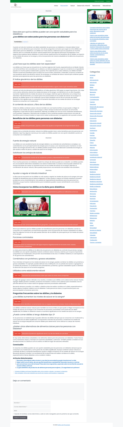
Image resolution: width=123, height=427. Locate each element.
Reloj (91, 223)
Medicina (93, 172)
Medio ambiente (95, 186)
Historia (92, 147)
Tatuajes (92, 235)
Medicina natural (95, 179)
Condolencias (94, 99)
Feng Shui (93, 138)
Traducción (93, 240)
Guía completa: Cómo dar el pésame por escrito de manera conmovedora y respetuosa (39, 373)
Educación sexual (95, 126)
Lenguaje (93, 160)
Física (92, 143)
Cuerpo (92, 102)
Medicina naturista (96, 181)
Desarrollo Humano (96, 111)
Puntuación (93, 208)
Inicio (56, 6)
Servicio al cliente (95, 230)
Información (94, 150)
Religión (92, 220)
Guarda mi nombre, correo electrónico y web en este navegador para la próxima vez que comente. (46, 414)
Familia (92, 133)
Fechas (92, 135)
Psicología (93, 206)
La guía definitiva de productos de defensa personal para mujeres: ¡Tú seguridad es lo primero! (48, 367)
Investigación (94, 155)
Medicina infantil (95, 177)
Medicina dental (95, 174)
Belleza (92, 85)
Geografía (93, 145)
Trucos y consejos (95, 242)
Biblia (91, 87)
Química (92, 211)
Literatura (93, 162)
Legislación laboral (96, 157)
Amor (91, 77)
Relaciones (96, 6)
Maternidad (94, 169)
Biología (92, 95)
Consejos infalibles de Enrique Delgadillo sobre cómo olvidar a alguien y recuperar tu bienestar (41, 371)
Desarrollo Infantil (83, 6)
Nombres (93, 196)
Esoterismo (93, 130)
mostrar (25, 42)
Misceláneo (107, 6)
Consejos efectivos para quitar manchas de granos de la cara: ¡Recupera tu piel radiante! (100, 30)
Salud (73, 6)
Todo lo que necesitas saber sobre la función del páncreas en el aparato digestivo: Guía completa (99, 38)
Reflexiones (93, 216)
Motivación (93, 191)
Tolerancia (93, 237)
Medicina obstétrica (96, 184)
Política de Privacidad (99, 1)
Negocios (93, 194)
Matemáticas (94, 167)
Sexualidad (93, 233)
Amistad (92, 75)
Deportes (93, 104)
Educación (64, 6)
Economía (93, 118)
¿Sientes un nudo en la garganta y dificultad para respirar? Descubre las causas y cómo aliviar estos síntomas (100, 45)
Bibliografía (93, 90)
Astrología (93, 82)
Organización (94, 201)
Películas (93, 203)
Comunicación (94, 97)
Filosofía (92, 140)
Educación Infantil (95, 123)
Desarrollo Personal (96, 116)
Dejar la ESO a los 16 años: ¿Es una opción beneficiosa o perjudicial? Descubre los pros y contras (48, 362)
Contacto (108, 1)
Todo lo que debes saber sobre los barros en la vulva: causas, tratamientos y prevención (99, 53)
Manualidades (94, 164)
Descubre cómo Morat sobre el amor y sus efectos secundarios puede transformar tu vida (46, 360)
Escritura (92, 128)
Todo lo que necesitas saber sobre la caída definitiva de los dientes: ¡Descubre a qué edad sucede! (100, 61)
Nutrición (93, 199)
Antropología (94, 80)
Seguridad (93, 228)
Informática (93, 152)
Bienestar (93, 92)
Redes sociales (94, 213)
